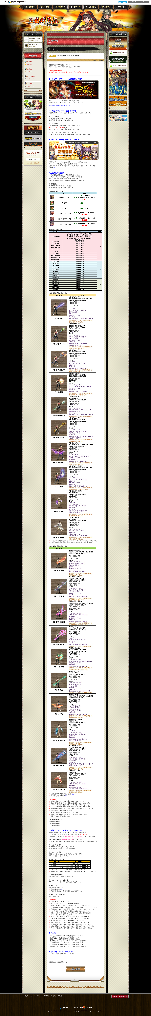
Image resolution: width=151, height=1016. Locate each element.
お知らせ (29, 71)
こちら (55, 167)
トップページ (51, 34)
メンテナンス (30, 79)
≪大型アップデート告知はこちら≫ (59, 105)
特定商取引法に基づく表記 (49, 996)
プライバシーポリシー (35, 996)
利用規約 (26, 996)
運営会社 (60, 996)
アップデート (30, 86)
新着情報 (29, 64)
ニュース (57, 34)
